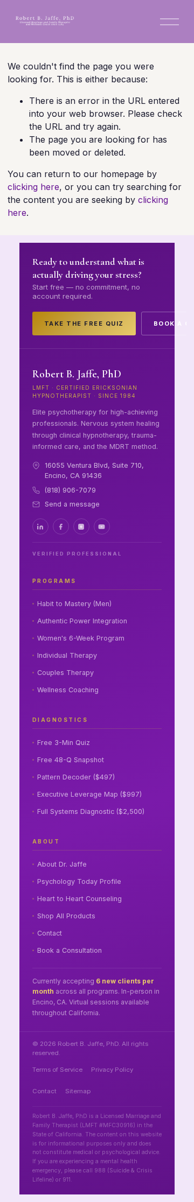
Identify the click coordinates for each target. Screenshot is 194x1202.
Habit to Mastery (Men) (74, 604)
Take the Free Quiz (84, 323)
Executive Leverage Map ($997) (89, 794)
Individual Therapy (67, 655)
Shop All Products (66, 916)
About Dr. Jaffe (62, 864)
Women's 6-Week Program (80, 638)
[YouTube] (102, 526)
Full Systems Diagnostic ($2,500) (90, 811)
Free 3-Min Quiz (63, 743)
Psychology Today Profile (79, 881)
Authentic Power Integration (82, 621)
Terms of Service (57, 1069)
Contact (49, 933)
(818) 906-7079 (70, 490)
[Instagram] (81, 526)
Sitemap (78, 1091)
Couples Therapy (65, 673)
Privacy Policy (112, 1069)
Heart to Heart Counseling (79, 899)
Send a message (72, 504)
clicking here (33, 186)
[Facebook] (61, 526)
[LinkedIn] (40, 526)
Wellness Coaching (68, 690)
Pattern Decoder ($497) (76, 777)
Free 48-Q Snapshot (70, 760)
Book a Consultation (69, 950)
